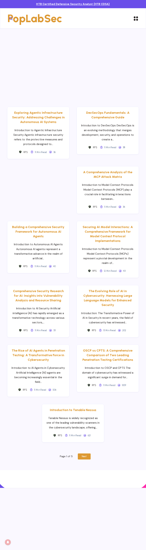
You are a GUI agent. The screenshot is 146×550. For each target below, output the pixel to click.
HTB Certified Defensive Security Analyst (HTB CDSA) (73, 4)
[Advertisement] (73, 62)
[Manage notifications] (8, 542)
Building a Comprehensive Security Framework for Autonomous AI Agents (38, 231)
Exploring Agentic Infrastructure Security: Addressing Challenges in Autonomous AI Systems (38, 117)
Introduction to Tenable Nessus (73, 410)
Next (84, 456)
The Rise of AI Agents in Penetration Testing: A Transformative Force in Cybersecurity (38, 355)
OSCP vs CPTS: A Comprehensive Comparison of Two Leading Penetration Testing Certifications (107, 355)
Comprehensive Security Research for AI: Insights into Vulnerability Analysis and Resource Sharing (38, 295)
